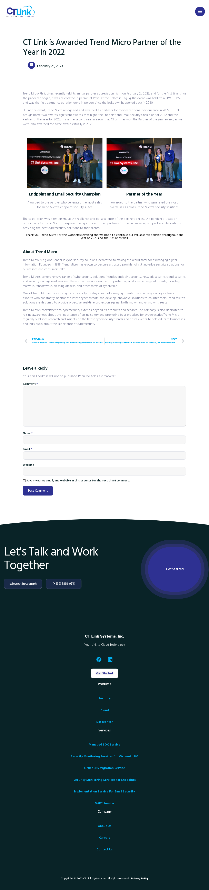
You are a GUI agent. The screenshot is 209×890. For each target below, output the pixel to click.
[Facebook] (99, 659)
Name (27, 433)
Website (28, 464)
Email (27, 449)
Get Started (175, 569)
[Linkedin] (110, 659)
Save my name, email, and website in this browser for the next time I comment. (78, 480)
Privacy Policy (139, 878)
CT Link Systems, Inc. (104, 636)
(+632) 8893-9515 (63, 584)
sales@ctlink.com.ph (23, 584)
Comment (30, 383)
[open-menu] (200, 11)
